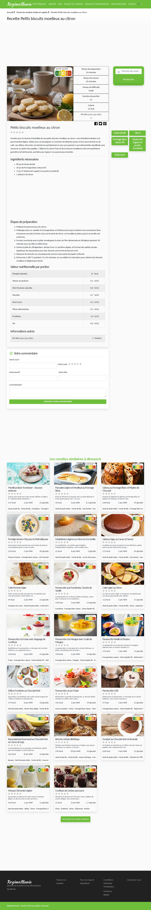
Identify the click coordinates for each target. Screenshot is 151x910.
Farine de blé (25, 509)
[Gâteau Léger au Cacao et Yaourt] (122, 525)
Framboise (36, 509)
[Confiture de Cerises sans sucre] (75, 777)
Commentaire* (15, 385)
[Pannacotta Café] (122, 677)
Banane (11, 760)
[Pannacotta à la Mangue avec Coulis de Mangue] (75, 625)
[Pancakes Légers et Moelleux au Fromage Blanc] (75, 474)
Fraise (10, 660)
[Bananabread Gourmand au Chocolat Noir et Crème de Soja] (28, 725)
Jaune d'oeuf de (13, 509)
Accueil (10, 12)
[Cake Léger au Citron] (122, 574)
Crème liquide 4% (88, 609)
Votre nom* (14, 360)
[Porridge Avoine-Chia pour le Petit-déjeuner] (28, 525)
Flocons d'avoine (14, 557)
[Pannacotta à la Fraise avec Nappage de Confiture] (28, 625)
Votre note (62, 364)
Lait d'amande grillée (46, 557)
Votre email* (14, 372)
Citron (132, 606)
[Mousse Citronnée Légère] (28, 777)
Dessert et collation (73, 4)
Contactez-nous (134, 880)
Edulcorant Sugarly (140, 657)
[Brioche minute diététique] (75, 725)
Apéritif (52, 4)
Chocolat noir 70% (136, 757)
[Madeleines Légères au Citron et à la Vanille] (75, 525)
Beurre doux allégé (31, 709)
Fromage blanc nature (138, 509)
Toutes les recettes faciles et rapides (32, 12)
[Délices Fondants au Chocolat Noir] (28, 677)
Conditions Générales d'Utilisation (109, 883)
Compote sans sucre (15, 606)
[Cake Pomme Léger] (28, 574)
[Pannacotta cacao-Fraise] (75, 677)
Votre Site (63, 372)
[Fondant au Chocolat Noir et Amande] (122, 725)
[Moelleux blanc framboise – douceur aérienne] (28, 474)
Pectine (87, 809)
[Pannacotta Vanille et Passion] (122, 625)
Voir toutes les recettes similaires (75, 819)
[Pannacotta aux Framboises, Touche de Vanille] (75, 574)
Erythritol (64, 809)
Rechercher (128, 79)
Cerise (71, 809)
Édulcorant (79, 809)
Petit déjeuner (39, 4)
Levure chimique (85, 757)
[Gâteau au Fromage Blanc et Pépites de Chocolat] (122, 474)
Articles (132, 4)
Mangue (76, 660)
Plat (60, 4)
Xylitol (26, 809)
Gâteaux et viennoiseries (97, 4)
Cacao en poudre (61, 709)
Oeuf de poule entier (62, 509)
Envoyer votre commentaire (58, 402)
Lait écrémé (87, 509)
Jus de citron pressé (90, 557)
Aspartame (139, 606)
